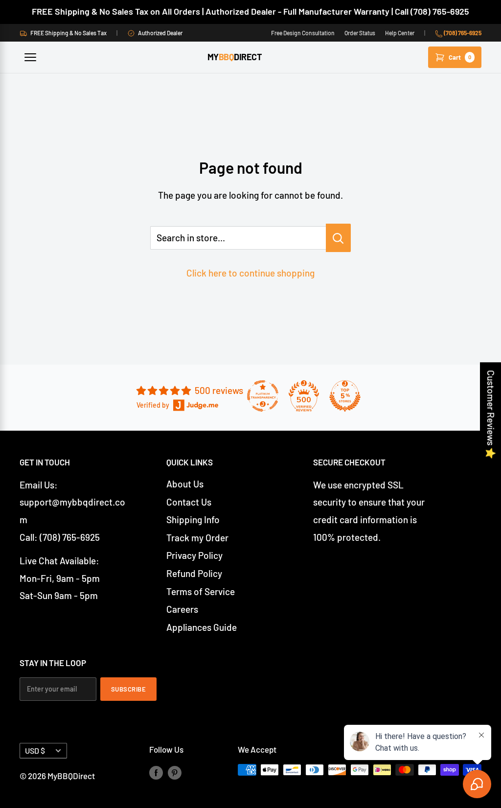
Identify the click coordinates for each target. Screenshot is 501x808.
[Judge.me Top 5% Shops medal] (345, 396)
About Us (185, 483)
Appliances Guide (201, 627)
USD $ (35, 750)
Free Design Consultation (303, 32)
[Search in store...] (338, 238)
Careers (182, 609)
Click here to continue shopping (250, 272)
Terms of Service (200, 591)
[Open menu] (30, 57)
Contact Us (188, 502)
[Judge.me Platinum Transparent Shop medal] (262, 396)
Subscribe (128, 689)
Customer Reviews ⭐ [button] (491, 414)
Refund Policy (194, 573)
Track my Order (197, 537)
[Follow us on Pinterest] (175, 772)
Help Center (399, 32)
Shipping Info (193, 519)
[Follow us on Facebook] (156, 772)
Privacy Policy (194, 555)
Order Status (359, 32)
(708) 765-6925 (462, 32)
